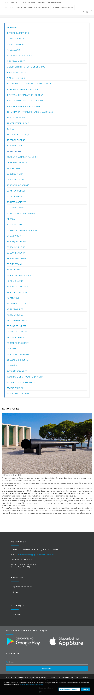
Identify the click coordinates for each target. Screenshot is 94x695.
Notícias (16, 614)
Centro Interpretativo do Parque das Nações (26, 7)
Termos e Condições (79, 677)
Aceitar (86, 689)
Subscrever (47, 668)
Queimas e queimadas (63, 7)
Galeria (16, 592)
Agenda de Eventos (22, 587)
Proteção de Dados (37, 684)
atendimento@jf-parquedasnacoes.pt (43, 2)
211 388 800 (11, 2)
